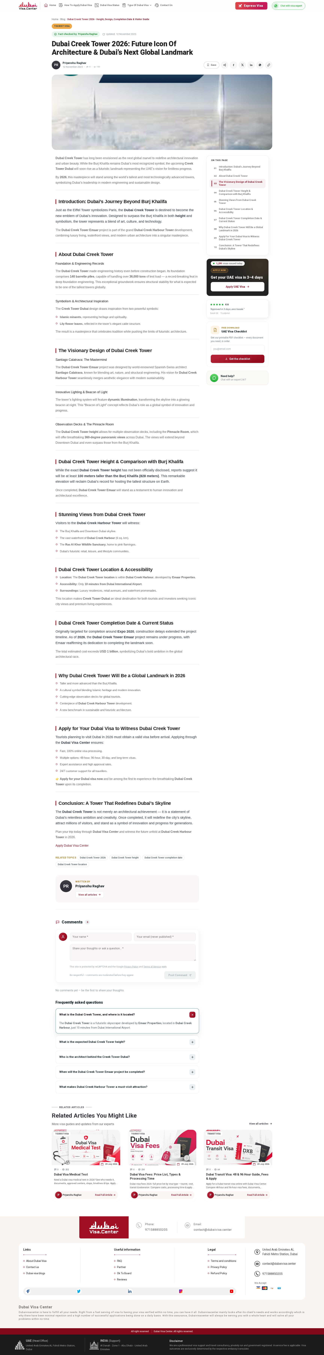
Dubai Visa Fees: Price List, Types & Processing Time (155, 1176)
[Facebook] (28, 1291)
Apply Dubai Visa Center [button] (72, 845)
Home (55, 19)
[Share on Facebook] (233, 65)
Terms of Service (152, 966)
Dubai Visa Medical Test (71, 1174)
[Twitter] (79, 1291)
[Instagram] (181, 1291)
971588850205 (272, 1274)
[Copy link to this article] (268, 65)
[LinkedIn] (130, 1291)
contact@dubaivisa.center (279, 1263)
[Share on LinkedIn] (251, 65)
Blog (62, 19)
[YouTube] (232, 1291)
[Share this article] (224, 65)
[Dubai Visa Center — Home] (28, 6)
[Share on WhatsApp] (259, 65)
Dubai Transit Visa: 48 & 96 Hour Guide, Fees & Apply (237, 1176)
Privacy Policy (131, 966)
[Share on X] (242, 65)
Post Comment (177, 975)
